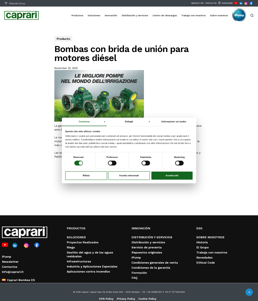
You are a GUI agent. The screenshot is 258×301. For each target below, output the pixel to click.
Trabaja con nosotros (211, 252)
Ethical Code (205, 262)
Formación (139, 272)
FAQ (135, 278)
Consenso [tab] (84, 121)
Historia (202, 242)
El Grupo (202, 247)
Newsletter (10, 261)
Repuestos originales (147, 252)
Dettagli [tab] (129, 121)
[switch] (112, 163)
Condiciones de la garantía (151, 267)
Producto (63, 39)
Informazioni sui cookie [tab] (173, 121)
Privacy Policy (126, 298)
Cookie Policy (147, 298)
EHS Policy (106, 298)
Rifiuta (86, 175)
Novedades (204, 257)
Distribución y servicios (148, 242)
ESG (199, 228)
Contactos (9, 267)
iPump (6, 256)
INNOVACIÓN (141, 228)
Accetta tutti (172, 175)
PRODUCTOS (76, 228)
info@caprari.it (13, 272)
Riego (71, 247)
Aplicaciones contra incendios (88, 271)
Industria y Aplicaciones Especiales (92, 266)
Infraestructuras (79, 261)
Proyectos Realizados (82, 242)
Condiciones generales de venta (155, 262)
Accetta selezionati (129, 175)
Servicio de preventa (147, 247)
